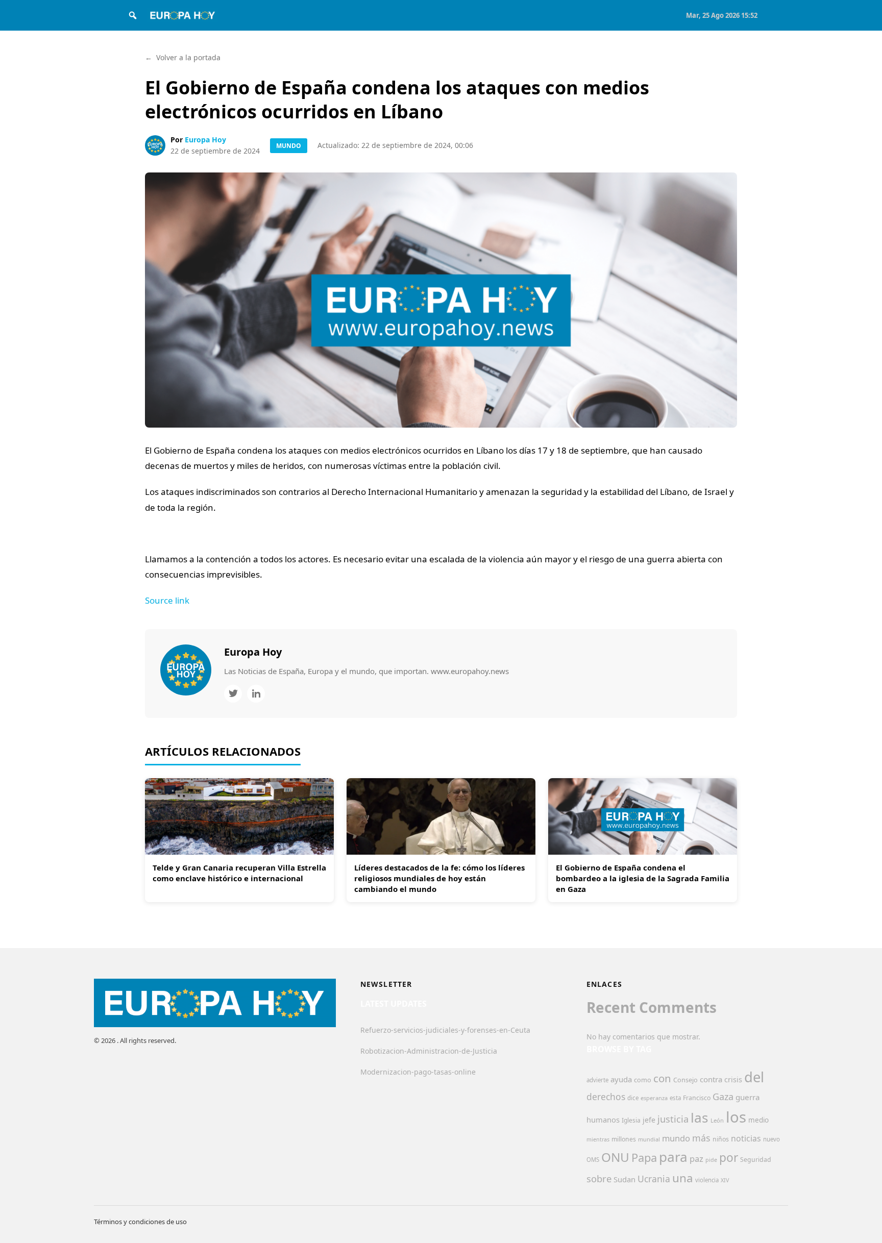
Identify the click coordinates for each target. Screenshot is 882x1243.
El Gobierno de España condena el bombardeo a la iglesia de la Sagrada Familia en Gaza (642, 878)
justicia (673, 1119)
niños (721, 1139)
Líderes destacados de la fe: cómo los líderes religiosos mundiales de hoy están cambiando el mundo (439, 878)
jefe (649, 1120)
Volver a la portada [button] (182, 57)
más (701, 1138)
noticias (746, 1138)
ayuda (621, 1079)
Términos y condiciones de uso (140, 1221)
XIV (725, 1180)
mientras (597, 1139)
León (717, 1120)
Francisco (696, 1097)
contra (711, 1079)
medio (758, 1120)
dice (633, 1098)
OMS (592, 1159)
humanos (603, 1119)
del (754, 1076)
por (728, 1157)
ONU (615, 1157)
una (682, 1178)
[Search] (133, 15)
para (673, 1157)
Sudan (624, 1179)
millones (623, 1139)
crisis (733, 1079)
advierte (597, 1080)
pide (711, 1159)
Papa (644, 1157)
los (736, 1117)
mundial (649, 1139)
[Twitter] (233, 694)
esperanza (654, 1098)
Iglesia (631, 1120)
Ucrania (654, 1179)
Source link (167, 600)
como (642, 1079)
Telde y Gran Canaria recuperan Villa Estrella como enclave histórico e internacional (239, 872)
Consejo (685, 1079)
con (662, 1078)
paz (696, 1158)
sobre (598, 1178)
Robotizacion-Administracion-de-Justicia (428, 1051)
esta (675, 1098)
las (699, 1117)
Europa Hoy (205, 139)
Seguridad (755, 1159)
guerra (748, 1097)
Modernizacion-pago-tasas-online (418, 1072)
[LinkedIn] (256, 694)
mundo (676, 1138)
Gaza (723, 1096)
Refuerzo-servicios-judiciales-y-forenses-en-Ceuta (445, 1030)
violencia (707, 1180)
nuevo (771, 1139)
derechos (605, 1096)
